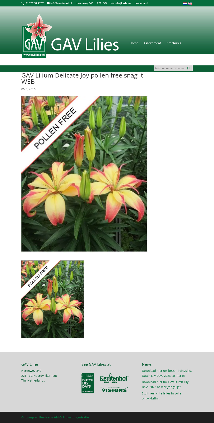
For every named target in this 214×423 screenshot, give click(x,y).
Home (134, 43)
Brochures (174, 43)
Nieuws (135, 55)
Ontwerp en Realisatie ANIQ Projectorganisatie (55, 417)
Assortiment (152, 43)
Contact (151, 55)
